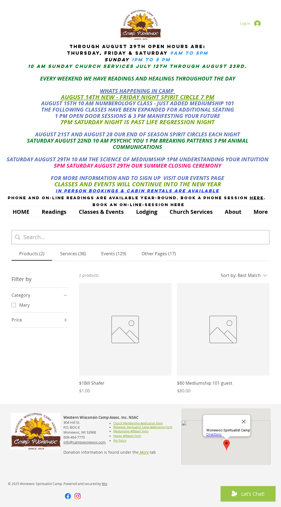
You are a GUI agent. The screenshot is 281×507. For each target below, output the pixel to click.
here (257, 197)
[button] (53, 212)
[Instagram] (78, 496)
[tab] (32, 253)
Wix (104, 483)
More (144, 452)
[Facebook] (68, 496)
